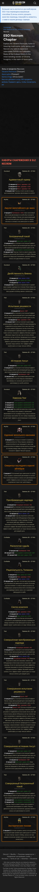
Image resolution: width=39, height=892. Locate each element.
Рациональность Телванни (19, 570)
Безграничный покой (19, 236)
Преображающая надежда (19, 500)
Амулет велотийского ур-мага (19, 208)
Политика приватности (26, 854)
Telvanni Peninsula (9, 71)
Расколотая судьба (19, 545)
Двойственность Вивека (20, 273)
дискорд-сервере (22, 19)
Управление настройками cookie (18, 856)
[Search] (35, 3)
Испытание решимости (19, 306)
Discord (5, 854)
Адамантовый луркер (19, 179)
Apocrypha (6, 74)
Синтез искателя (19, 607)
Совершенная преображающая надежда (19, 641)
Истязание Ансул (19, 360)
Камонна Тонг (19, 398)
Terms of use (14, 859)
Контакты (5, 859)
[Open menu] (3, 3)
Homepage (7, 27)
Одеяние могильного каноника (19, 435)
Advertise (24, 859)
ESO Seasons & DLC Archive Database (16, 29)
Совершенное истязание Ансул (19, 746)
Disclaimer (33, 859)
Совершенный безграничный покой (19, 785)
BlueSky (13, 854)
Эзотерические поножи (19, 825)
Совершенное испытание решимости (19, 690)
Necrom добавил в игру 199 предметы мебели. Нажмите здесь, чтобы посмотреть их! (19, 82)
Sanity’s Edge (7, 77)
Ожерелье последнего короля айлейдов (19, 467)
